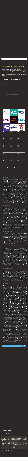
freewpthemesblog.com (20, 451)
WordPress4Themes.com (10, 451)
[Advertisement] (14, 14)
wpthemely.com (14, 453)
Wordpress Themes (22, 450)
